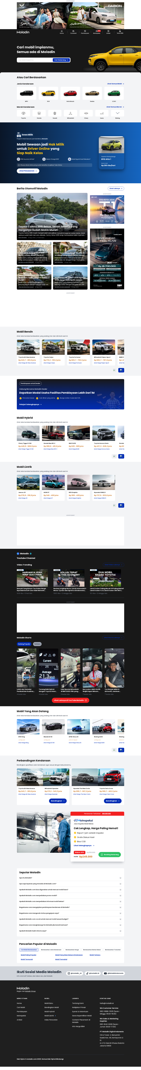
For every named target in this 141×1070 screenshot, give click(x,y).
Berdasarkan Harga (72, 950)
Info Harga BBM (78, 1026)
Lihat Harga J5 (22, 498)
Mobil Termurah (27, 959)
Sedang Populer (24, 644)
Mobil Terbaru (95, 955)
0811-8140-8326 (106, 1024)
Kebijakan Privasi (79, 1007)
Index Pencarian (50, 1020)
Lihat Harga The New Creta (81, 794)
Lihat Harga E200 (99, 743)
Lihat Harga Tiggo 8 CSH (25, 449)
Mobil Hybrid (49, 1011)
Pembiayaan (22, 1011)
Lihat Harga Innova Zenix (102, 449)
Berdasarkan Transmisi (112, 950)
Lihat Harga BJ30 (74, 449)
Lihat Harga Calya (49, 363)
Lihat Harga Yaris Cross (107, 794)
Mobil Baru (48, 1003)
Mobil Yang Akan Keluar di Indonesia (69, 955)
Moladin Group (30, 991)
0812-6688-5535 (107, 1011)
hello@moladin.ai (107, 1003)
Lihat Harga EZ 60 (49, 743)
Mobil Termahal (61, 959)
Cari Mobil (21, 1007)
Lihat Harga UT (48, 498)
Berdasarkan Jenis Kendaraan (51, 950)
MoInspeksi (21, 1015)
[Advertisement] (70, 308)
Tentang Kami (78, 1003)
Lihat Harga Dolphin (75, 498)
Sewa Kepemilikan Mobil (82, 1015)
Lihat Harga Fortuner (75, 363)
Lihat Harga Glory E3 (75, 743)
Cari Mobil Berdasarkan (29, 950)
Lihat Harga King (23, 743)
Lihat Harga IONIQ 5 (100, 498)
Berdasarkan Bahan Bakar (92, 950)
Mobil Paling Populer (28, 955)
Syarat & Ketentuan (80, 1011)
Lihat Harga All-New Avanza (27, 363)
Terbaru (37, 644)
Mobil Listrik (49, 1015)
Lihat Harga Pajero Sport (101, 363)
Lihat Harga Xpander (51, 794)
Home (19, 1003)
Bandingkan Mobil (51, 1007)
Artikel (19, 1020)
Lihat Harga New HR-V (50, 449)
